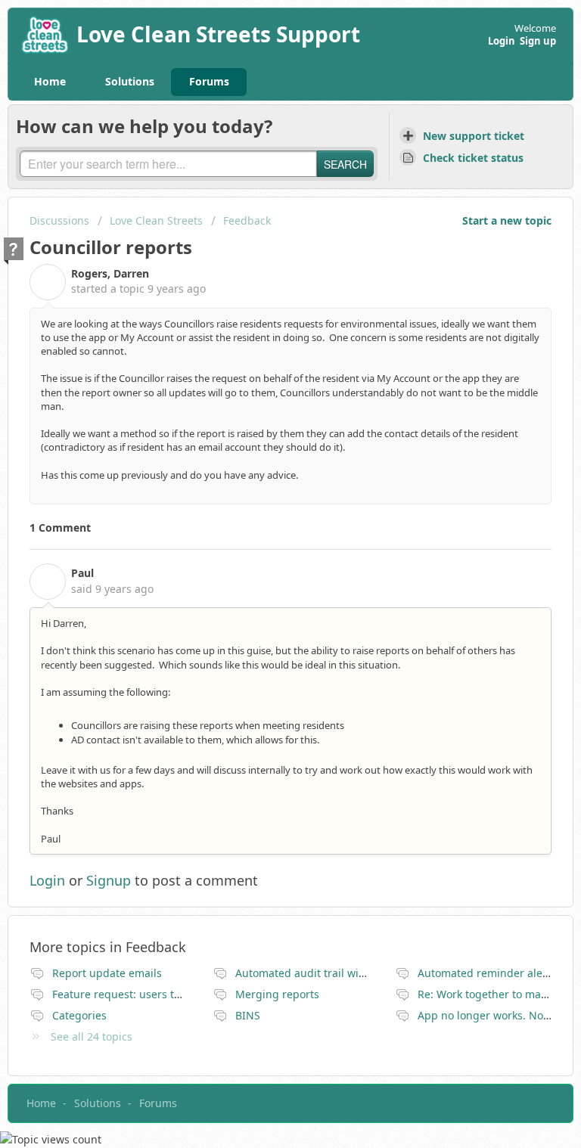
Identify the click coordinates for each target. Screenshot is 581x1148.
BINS (247, 1015)
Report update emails (107, 973)
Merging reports (277, 994)
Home (50, 81)
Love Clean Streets (156, 220)
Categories (79, 1015)
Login (47, 880)
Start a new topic (506, 220)
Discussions (59, 220)
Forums (209, 81)
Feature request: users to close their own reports (176, 994)
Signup (108, 880)
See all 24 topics (91, 1036)
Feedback (247, 220)
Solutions (129, 81)
